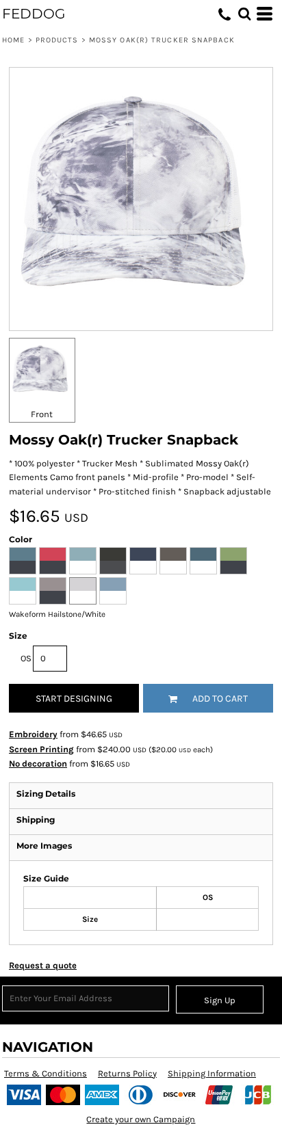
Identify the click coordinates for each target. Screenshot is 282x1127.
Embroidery (33, 734)
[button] (244, 14)
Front (42, 414)
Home (13, 40)
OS (26, 658)
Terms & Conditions (45, 1073)
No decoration (38, 763)
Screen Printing (41, 749)
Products (57, 40)
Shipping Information (212, 1073)
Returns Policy (127, 1073)
